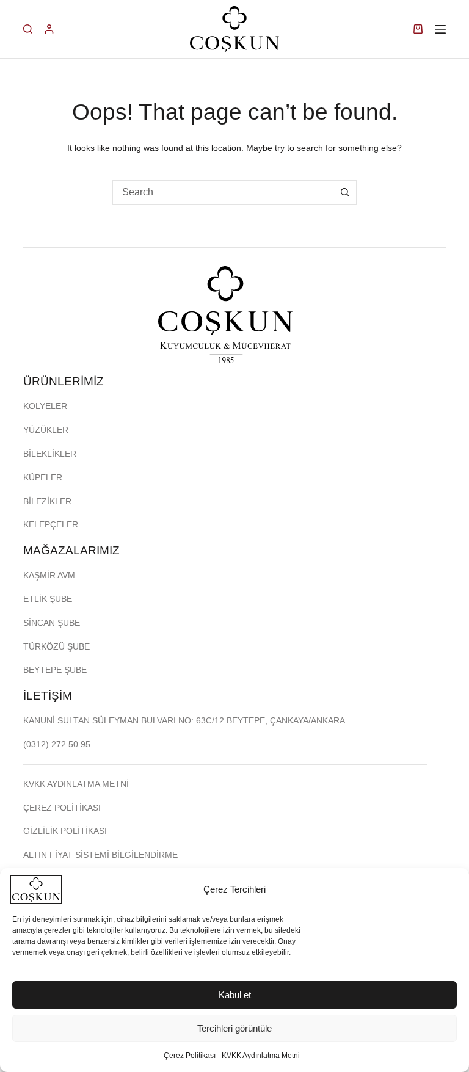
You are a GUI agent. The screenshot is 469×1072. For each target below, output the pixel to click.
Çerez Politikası (190, 1055)
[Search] (27, 29)
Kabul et (235, 995)
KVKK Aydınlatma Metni (261, 1055)
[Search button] (344, 192)
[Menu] (440, 29)
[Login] (49, 29)
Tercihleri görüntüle (234, 1028)
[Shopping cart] (418, 29)
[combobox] (223, 192)
